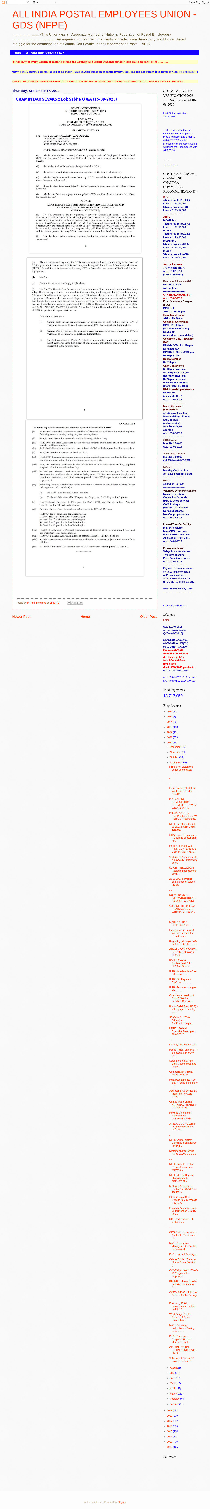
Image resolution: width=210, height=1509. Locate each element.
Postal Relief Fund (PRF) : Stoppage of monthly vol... (183, 1052)
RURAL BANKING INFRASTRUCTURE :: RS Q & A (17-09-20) (182, 898)
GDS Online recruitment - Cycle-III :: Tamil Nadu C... (183, 1235)
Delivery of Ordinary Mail (182, 1044)
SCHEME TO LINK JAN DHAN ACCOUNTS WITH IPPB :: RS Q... (182, 909)
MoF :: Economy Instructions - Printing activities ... (181, 1328)
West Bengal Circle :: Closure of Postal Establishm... (180, 1317)
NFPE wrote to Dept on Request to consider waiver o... (181, 1167)
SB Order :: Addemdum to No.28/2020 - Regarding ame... (183, 860)
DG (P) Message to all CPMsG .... (181, 1220)
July (172, 1373)
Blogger (122, 1502)
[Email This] (69, 603)
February (175, 1398)
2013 (170, 1441)
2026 (170, 711)
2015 (170, 1431)
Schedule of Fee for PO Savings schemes (181, 1360)
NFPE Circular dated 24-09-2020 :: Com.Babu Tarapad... (182, 827)
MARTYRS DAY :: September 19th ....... (181, 923)
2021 (170, 737)
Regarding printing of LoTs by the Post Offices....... (183, 943)
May (172, 1383)
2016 (170, 1426)
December (176, 747)
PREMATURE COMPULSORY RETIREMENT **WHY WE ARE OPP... (182, 803)
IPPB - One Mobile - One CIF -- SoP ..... (182, 973)
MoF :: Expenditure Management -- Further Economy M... (183, 1246)
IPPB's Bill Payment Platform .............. (180, 981)
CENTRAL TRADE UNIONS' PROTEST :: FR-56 (182, 1350)
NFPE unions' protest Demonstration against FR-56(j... (182, 1143)
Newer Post (21, 616)
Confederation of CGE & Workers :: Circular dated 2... (182, 791)
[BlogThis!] (72, 603)
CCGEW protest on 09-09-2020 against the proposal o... (183, 1273)
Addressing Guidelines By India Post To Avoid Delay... (183, 1093)
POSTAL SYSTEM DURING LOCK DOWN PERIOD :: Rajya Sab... (183, 816)
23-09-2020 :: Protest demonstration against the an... (182, 882)
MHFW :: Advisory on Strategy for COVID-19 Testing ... (182, 1189)
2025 (170, 716)
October (174, 757)
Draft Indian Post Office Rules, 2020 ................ (182, 1152)
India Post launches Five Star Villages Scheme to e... (183, 1082)
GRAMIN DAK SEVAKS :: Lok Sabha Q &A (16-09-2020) (183, 952)
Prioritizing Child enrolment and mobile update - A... (182, 1306)
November (176, 752)
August (174, 1367)
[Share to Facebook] (78, 603)
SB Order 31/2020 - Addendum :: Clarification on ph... (181, 1020)
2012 (170, 1447)
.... (170, 890)
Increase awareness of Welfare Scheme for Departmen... (181, 933)
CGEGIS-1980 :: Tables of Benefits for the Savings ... (183, 1295)
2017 (170, 1421)
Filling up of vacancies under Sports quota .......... (181, 769)
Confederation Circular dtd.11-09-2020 (181, 1073)
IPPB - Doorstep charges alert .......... (182, 989)
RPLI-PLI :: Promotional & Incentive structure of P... (183, 1284)
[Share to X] (75, 603)
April (172, 1388)
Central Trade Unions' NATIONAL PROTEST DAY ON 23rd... (182, 1104)
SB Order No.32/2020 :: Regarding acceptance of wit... (182, 871)
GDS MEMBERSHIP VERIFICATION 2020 (45, 52)
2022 (170, 732)
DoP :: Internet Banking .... (183, 1254)
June (173, 1378)
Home (18, 52)
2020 (170, 742)
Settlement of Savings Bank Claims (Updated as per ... (182, 1063)
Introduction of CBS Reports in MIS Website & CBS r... (183, 1200)
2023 (170, 727)
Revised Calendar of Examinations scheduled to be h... (181, 1115)
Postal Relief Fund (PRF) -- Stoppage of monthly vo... (183, 1009)
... (170, 777)
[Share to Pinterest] (81, 603)
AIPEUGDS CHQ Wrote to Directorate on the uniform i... (182, 1126)
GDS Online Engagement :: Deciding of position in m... (183, 838)
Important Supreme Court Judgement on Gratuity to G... (183, 1211)
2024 (170, 722)
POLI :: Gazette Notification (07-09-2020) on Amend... (180, 963)
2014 (170, 1436)
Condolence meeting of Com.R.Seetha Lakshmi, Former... (181, 998)
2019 (170, 1410)
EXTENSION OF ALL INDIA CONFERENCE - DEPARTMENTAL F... (183, 849)
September (176, 762)
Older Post (148, 616)
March (174, 1393)
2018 (170, 1416)
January (174, 1404)
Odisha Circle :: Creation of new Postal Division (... (182, 1262)
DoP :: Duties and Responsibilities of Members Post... (180, 1339)
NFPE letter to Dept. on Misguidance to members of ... (181, 1178)
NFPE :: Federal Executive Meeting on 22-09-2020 (182, 1031)
